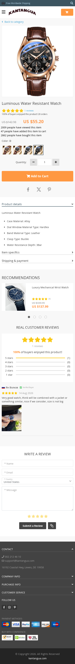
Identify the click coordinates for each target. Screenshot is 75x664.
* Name (8, 463)
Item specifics (11, 252)
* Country (8, 479)
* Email (8, 472)
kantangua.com (38, 658)
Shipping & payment (15, 261)
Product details (12, 204)
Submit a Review (33, 525)
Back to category (14, 21)
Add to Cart (39, 176)
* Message (10, 490)
